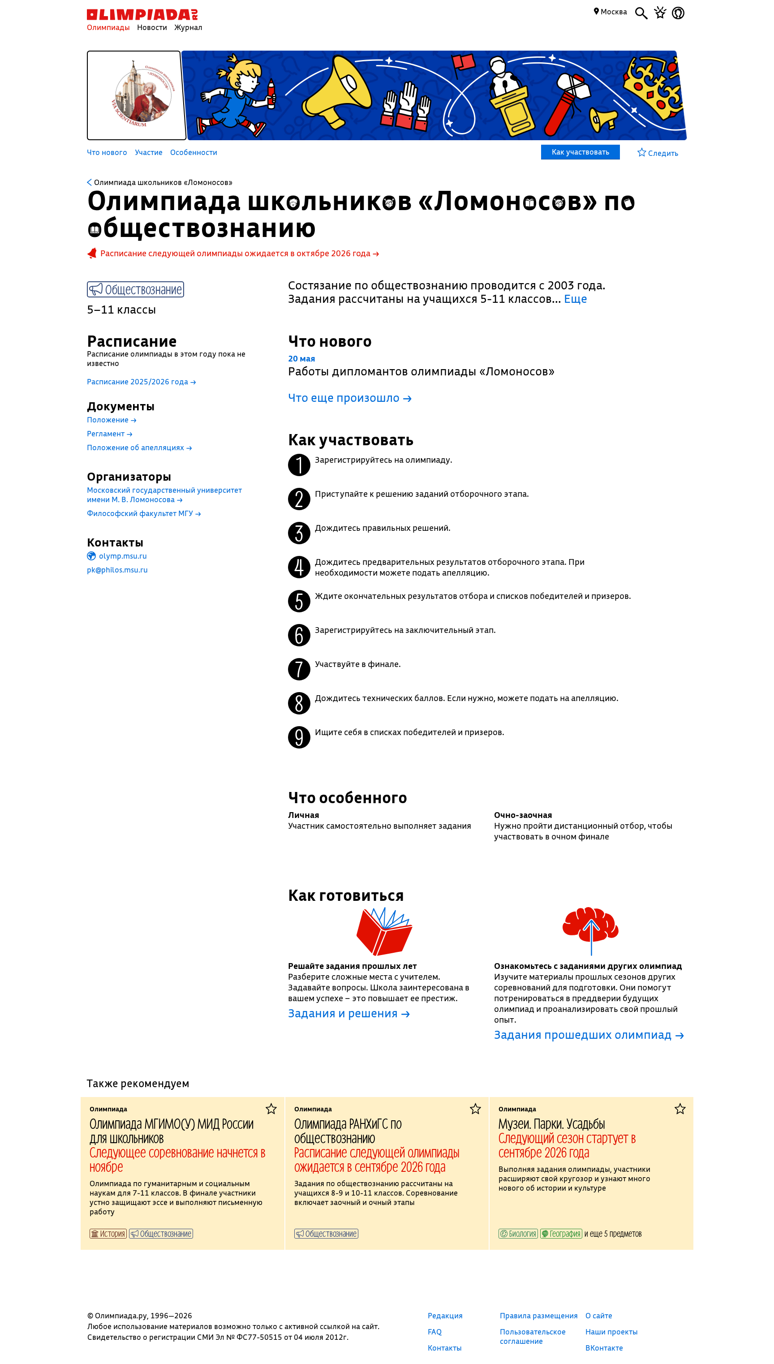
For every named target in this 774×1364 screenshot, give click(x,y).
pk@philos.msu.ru (117, 569)
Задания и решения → (349, 1013)
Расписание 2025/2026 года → (141, 381)
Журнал (188, 27)
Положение (112, 419)
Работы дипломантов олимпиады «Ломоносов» (421, 366)
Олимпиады (108, 27)
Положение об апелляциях (139, 447)
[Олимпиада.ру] (142, 14)
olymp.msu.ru (122, 555)
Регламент (110, 433)
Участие (149, 153)
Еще (575, 298)
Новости (152, 27)
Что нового (107, 153)
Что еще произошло (350, 397)
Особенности (193, 153)
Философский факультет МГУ (144, 513)
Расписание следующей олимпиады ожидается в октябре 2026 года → (239, 253)
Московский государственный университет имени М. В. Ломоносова (164, 494)
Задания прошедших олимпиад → (589, 1034)
